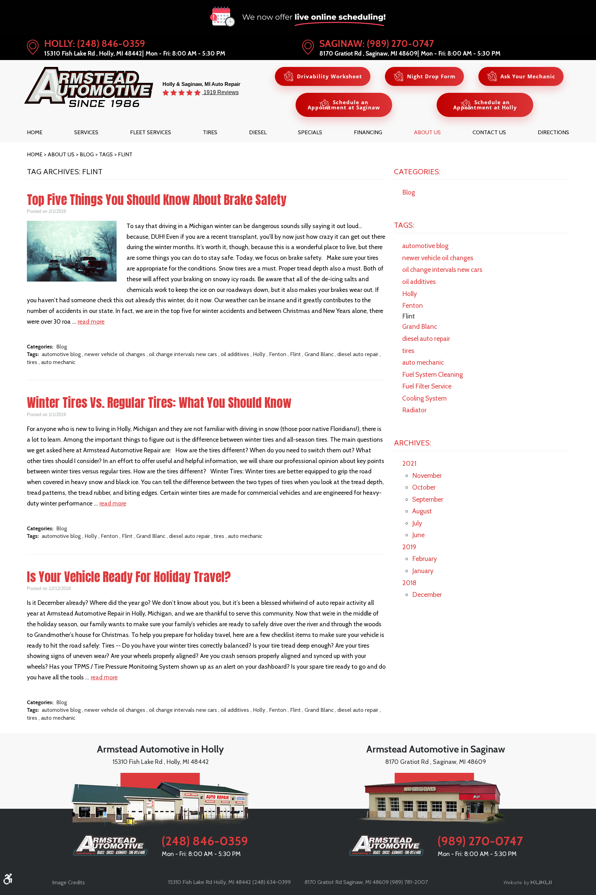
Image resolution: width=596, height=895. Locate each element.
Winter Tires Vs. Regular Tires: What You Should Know (159, 402)
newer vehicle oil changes (115, 354)
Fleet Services (150, 132)
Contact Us (489, 132)
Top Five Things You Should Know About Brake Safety (157, 199)
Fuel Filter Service (426, 386)
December (427, 594)
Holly (259, 354)
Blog (87, 154)
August (422, 511)
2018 (409, 583)
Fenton (277, 354)
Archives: (412, 443)
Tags (106, 154)
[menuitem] (34, 132)
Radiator (414, 410)
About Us (427, 132)
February (424, 558)
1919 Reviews (220, 92)
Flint (125, 154)
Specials (310, 132)
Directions (553, 132)
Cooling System (424, 398)
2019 (409, 547)
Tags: (404, 225)
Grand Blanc (319, 354)
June (418, 535)
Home (34, 132)
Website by (528, 882)
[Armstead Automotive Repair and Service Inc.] (88, 87)
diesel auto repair (357, 354)
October (424, 487)
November (427, 475)
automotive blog (61, 354)
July (417, 523)
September (427, 499)
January (423, 571)
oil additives (235, 354)
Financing (368, 132)
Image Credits (68, 882)
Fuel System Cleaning (432, 374)
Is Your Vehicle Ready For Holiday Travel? (129, 577)
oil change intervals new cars (183, 354)
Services (86, 132)
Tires (210, 132)
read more (91, 321)
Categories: (417, 171)
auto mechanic (58, 362)
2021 (409, 463)
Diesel (258, 132)
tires (32, 362)
